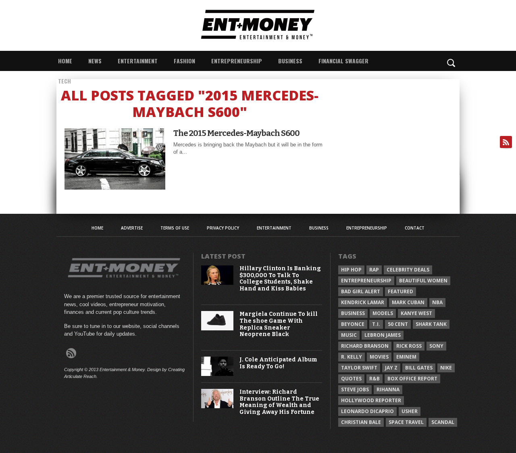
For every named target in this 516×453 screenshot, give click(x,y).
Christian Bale (361, 422)
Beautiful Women (423, 280)
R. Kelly (351, 356)
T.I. (376, 324)
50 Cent (398, 324)
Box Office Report (412, 378)
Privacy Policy (223, 228)
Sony (436, 345)
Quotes (351, 378)
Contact (414, 228)
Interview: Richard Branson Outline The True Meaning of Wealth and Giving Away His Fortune (279, 402)
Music (349, 335)
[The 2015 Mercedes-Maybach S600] (114, 187)
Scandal (442, 422)
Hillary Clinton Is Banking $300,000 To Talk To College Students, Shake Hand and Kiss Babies (280, 278)
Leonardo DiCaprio (367, 411)
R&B (374, 378)
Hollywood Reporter (371, 400)
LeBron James (382, 335)
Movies (379, 356)
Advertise (132, 228)
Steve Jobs (355, 389)
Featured (400, 291)
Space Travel (406, 422)
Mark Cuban (408, 302)
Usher (410, 411)
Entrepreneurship (236, 60)
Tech (64, 81)
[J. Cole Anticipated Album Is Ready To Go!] (217, 374)
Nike (446, 367)
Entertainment (138, 60)
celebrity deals (408, 269)
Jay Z (391, 367)
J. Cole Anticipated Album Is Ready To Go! (278, 363)
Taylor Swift (359, 367)
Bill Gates (419, 367)
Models (382, 313)
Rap (374, 269)
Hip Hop (351, 269)
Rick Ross (409, 345)
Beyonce (352, 324)
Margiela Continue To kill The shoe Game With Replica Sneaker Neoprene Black (278, 324)
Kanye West (416, 313)
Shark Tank (431, 324)
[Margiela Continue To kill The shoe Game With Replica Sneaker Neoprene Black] (217, 329)
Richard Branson (365, 345)
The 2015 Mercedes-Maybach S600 (236, 133)
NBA (437, 302)
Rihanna (388, 389)
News (95, 60)
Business (290, 60)
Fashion (184, 60)
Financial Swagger (343, 60)
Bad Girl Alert (360, 291)
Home (65, 60)
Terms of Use (174, 228)
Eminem (406, 356)
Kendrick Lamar (362, 302)
